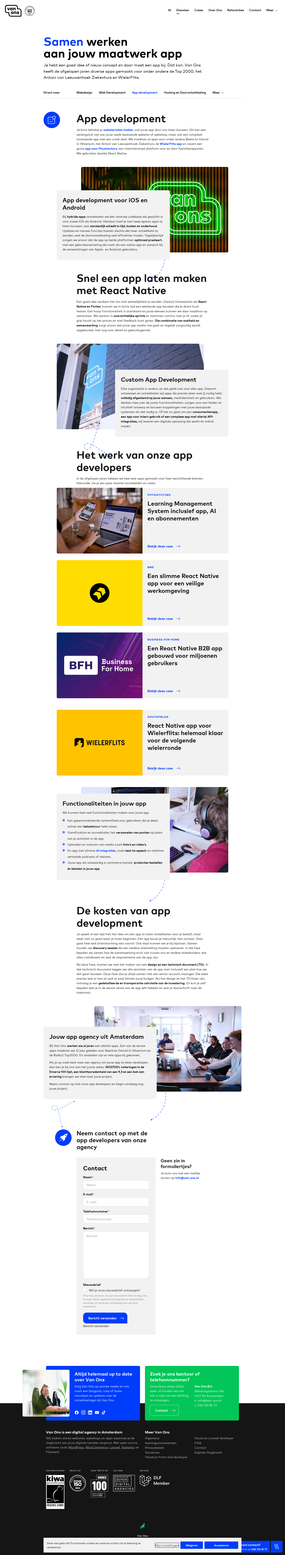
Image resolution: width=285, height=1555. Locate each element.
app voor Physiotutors (101, 148)
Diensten (182, 10)
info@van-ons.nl (210, 1400)
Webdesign (84, 92)
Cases (198, 10)
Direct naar (52, 92)
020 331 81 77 (207, 1405)
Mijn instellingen (167, 1545)
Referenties (235, 10)
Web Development (112, 92)
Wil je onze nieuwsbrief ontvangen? (114, 1290)
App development (144, 92)
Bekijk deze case (160, 546)
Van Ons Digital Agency (21, 11)
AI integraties (106, 850)
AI (169, 10)
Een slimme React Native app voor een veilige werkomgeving (183, 582)
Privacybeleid (154, 1447)
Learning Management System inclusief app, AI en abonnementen (181, 510)
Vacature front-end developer (166, 1457)
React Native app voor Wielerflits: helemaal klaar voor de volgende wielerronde (185, 736)
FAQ (197, 1443)
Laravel (114, 1447)
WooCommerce (96, 1447)
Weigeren (192, 1545)
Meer (270, 10)
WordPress (76, 1447)
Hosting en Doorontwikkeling (185, 92)
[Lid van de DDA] (124, 1490)
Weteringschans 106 (209, 1391)
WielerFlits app (171, 144)
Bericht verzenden (102, 1318)
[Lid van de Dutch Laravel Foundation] (155, 1485)
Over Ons (215, 10)
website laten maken (118, 130)
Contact (255, 10)
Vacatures (152, 1452)
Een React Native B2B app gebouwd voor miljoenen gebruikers (184, 655)
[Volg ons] (77, 1413)
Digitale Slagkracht (208, 1452)
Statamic (128, 1447)
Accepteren (221, 1545)
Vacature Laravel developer (214, 1438)
